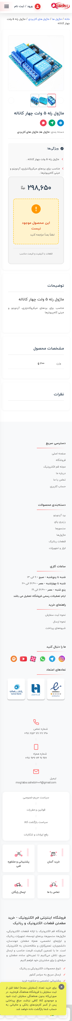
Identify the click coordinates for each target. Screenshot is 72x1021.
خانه (67, 19)
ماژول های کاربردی (39, 19)
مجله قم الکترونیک (54, 467)
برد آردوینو (59, 515)
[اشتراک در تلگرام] (60, 123)
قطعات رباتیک (57, 541)
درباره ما (61, 473)
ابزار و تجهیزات (57, 548)
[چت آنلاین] (43, 123)
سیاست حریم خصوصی (36, 797)
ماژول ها (57, 19)
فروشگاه (61, 460)
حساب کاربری (58, 486)
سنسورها (60, 528)
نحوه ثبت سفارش (55, 615)
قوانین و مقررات (36, 810)
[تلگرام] (52, 659)
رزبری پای (60, 522)
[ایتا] (14, 659)
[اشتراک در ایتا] (52, 123)
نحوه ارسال (59, 622)
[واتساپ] (42, 659)
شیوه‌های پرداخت (56, 628)
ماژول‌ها (61, 535)
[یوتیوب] (23, 659)
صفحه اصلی (59, 453)
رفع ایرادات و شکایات (36, 835)
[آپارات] (33, 659)
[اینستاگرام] (62, 659)
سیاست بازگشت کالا (36, 822)
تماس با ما (59, 480)
